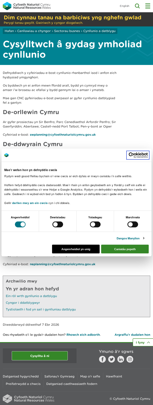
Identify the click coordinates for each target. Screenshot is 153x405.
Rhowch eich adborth (83, 334)
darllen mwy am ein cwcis (30, 203)
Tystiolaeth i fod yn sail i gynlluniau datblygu (41, 309)
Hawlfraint (114, 376)
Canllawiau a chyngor (34, 31)
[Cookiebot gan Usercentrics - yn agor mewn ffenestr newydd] (138, 155)
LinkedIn (120, 359)
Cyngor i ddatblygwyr (23, 302)
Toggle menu (148, 6)
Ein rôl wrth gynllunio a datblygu (31, 296)
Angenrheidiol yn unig (75, 249)
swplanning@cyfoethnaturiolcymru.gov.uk (63, 134)
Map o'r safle (90, 376)
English (124, 6)
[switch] (57, 224)
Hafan (9, 31)
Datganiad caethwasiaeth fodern (71, 384)
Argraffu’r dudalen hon (132, 334)
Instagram (130, 359)
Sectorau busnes (67, 31)
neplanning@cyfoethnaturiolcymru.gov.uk (62, 264)
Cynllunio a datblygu (99, 31)
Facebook (102, 359)
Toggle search (137, 6)
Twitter (111, 359)
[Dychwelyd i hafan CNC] (27, 6)
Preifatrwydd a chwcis (23, 384)
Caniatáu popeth (125, 249)
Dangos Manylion (128, 238)
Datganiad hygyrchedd (21, 376)
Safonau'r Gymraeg (59, 376)
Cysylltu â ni (39, 356)
